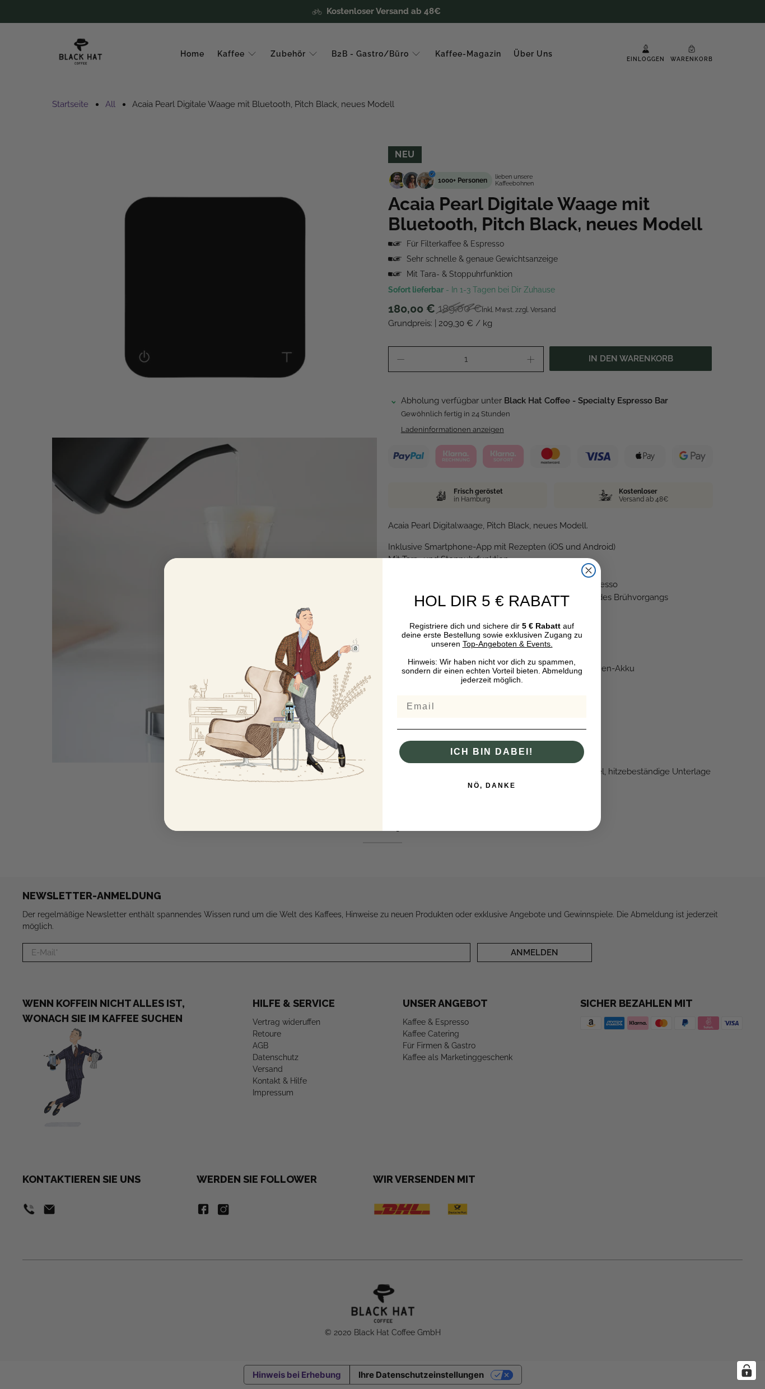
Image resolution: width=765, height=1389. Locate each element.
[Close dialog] (588, 570)
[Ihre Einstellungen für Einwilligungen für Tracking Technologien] (746, 1370)
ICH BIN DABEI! (491, 751)
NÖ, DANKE (492, 785)
